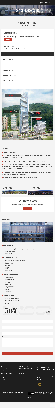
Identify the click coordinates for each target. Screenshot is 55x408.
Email (4, 331)
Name (4, 319)
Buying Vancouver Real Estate (26, 368)
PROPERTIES (4, 368)
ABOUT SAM (4, 367)
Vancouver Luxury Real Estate (26, 372)
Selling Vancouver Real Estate (26, 367)
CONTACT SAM (4, 372)
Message (4, 337)
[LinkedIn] (40, 379)
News (20, 370)
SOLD (2, 370)
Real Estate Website (16, 392)
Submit (27, 353)
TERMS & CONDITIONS (6, 373)
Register (8, 39)
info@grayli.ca (43, 374)
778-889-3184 (42, 372)
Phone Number (6, 325)
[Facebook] (37, 379)
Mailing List (21, 373)
